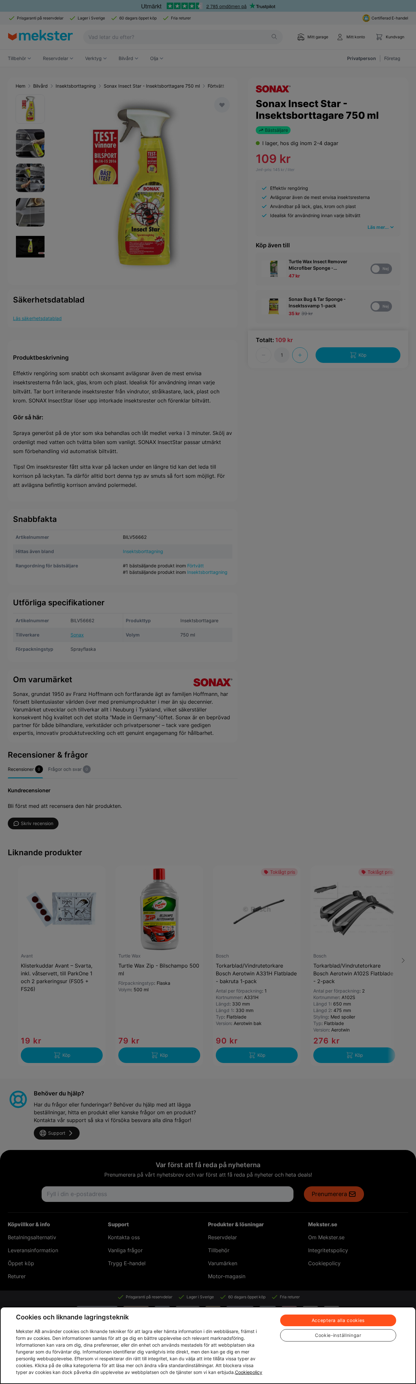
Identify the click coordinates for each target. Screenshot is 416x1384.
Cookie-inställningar (338, 1335)
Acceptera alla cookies (338, 1320)
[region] (208, 1345)
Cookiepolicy (248, 1372)
